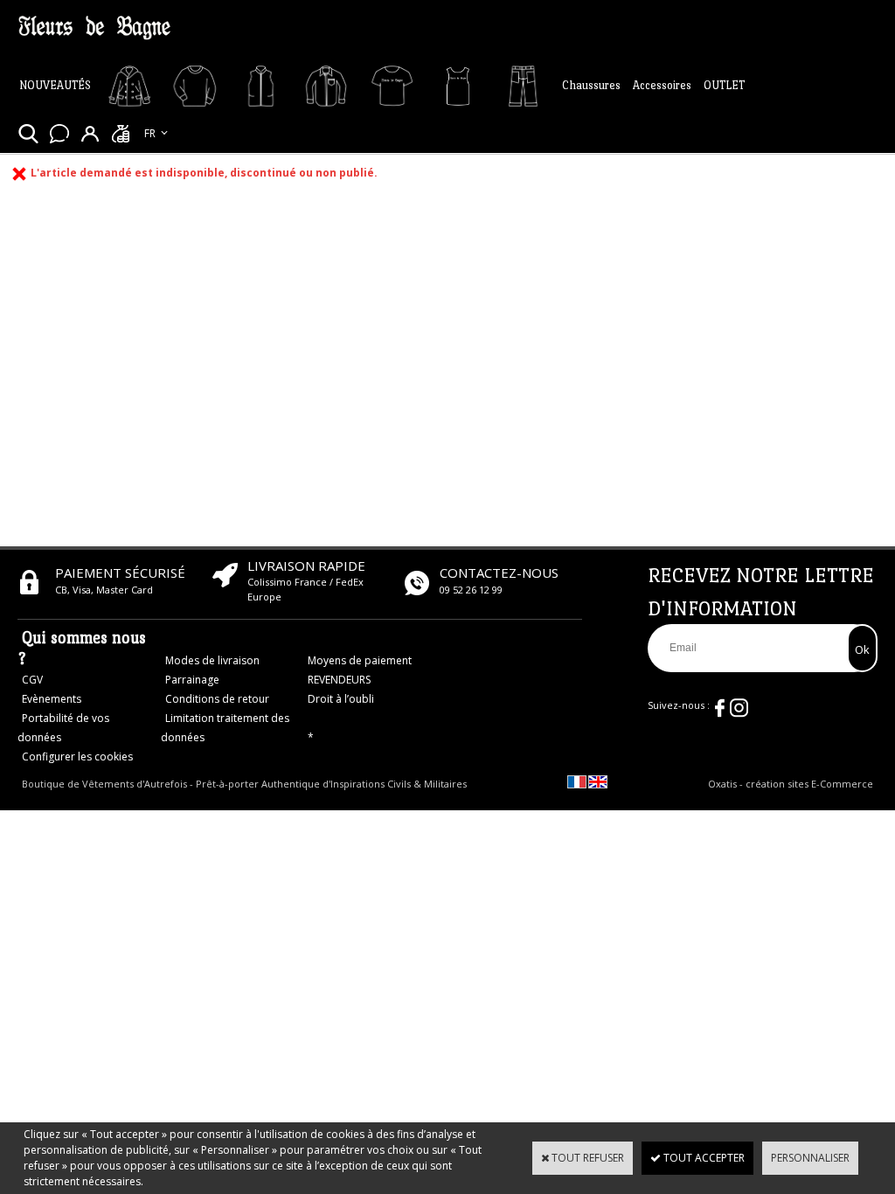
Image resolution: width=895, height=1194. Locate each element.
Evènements (51, 698)
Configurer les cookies (77, 756)
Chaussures (591, 85)
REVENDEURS (339, 679)
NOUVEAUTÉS (55, 85)
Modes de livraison (212, 660)
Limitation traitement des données (225, 728)
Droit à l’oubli (341, 698)
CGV (32, 679)
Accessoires (662, 85)
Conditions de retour (217, 698)
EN (150, 151)
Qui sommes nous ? (81, 648)
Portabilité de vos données (63, 728)
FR (150, 133)
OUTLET (724, 85)
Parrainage (192, 679)
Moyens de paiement (360, 660)
